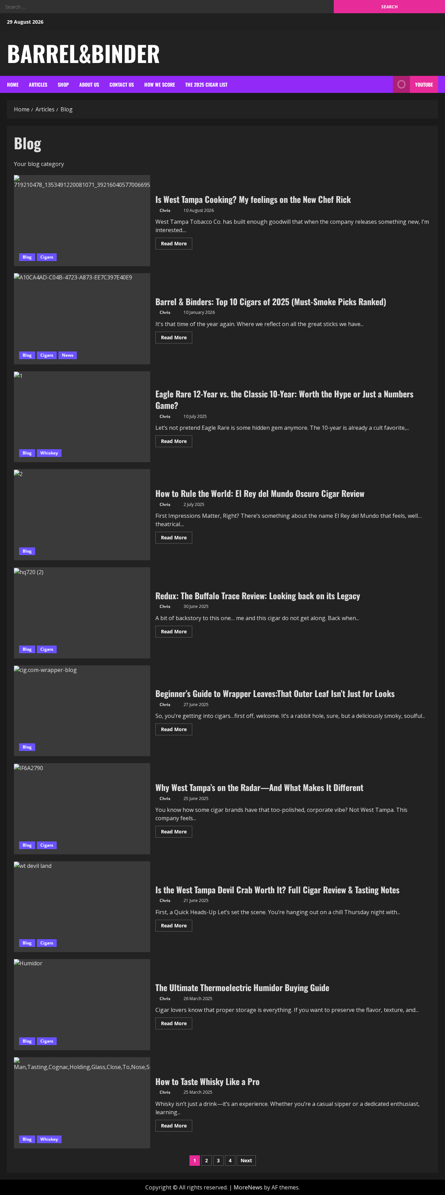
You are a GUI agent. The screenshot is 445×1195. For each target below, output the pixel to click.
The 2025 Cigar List (206, 84)
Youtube (424, 84)
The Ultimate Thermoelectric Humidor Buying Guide (82, 1004)
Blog (27, 257)
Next (246, 1160)
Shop (63, 84)
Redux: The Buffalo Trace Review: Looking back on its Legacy (82, 612)
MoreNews (248, 1187)
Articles (38, 84)
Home (12, 84)
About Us (89, 84)
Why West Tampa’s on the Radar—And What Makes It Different (82, 808)
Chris (165, 210)
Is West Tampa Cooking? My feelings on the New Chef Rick (82, 220)
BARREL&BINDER (83, 53)
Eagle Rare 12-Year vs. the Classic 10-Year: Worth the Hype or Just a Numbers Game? (82, 416)
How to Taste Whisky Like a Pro (82, 1102)
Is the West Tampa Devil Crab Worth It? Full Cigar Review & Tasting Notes (82, 906)
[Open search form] (386, 84)
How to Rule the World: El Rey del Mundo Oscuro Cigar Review (82, 514)
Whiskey (49, 453)
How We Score (159, 84)
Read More (176, 245)
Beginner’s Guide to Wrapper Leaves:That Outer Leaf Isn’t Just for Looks (82, 711)
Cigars (46, 257)
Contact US (122, 84)
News (67, 355)
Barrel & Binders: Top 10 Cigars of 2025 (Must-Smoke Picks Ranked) (82, 318)
